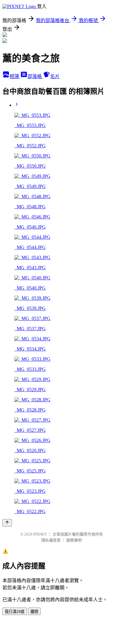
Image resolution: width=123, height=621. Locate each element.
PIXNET (40, 534)
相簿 (15, 76)
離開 (34, 611)
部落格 (35, 76)
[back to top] (7, 523)
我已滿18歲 (14, 611)
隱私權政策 (51, 540)
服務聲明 (74, 540)
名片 (55, 76)
